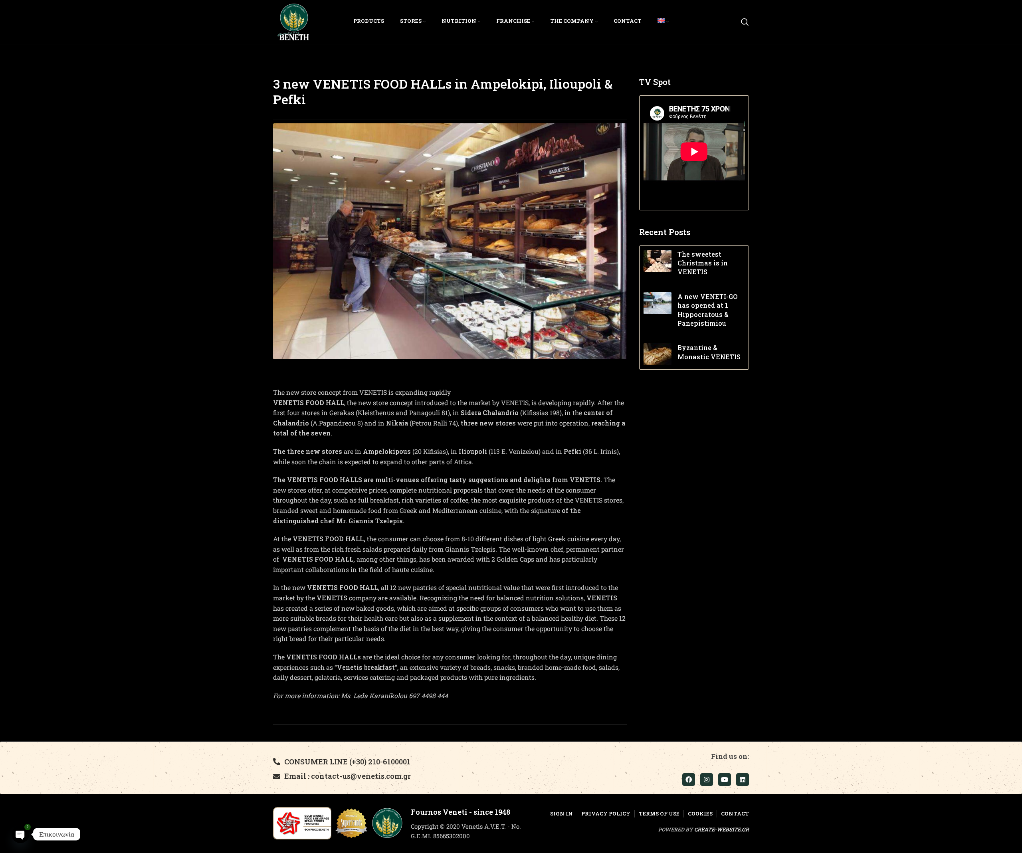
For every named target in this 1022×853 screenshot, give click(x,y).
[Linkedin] (742, 779)
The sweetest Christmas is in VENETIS (702, 263)
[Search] (745, 22)
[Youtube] (724, 779)
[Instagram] (706, 779)
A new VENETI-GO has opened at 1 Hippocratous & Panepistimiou (707, 309)
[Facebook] (688, 779)
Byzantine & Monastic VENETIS (709, 351)
